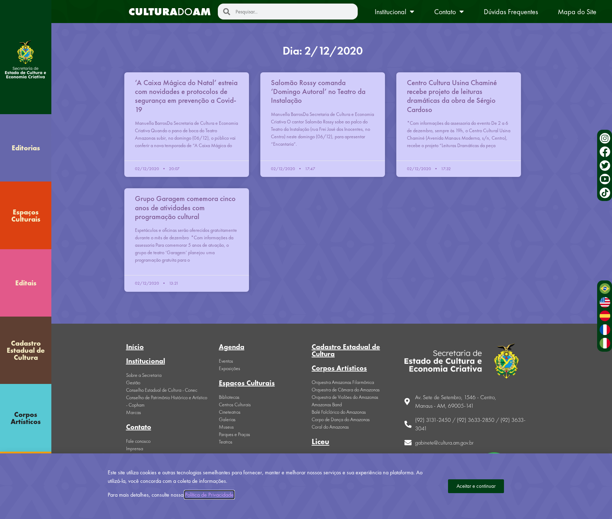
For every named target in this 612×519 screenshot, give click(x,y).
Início (135, 346)
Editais (25, 283)
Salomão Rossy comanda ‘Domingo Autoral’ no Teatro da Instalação (318, 91)
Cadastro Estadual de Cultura (26, 350)
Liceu (320, 441)
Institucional (390, 11)
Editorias (26, 147)
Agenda (231, 346)
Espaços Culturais (25, 215)
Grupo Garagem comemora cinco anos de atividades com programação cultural (185, 207)
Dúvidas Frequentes (511, 11)
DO (170, 11)
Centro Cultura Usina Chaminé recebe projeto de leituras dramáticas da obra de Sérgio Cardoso (452, 96)
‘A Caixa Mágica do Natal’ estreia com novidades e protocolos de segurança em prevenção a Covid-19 (186, 96)
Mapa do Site (577, 11)
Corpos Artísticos (26, 418)
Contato (445, 11)
